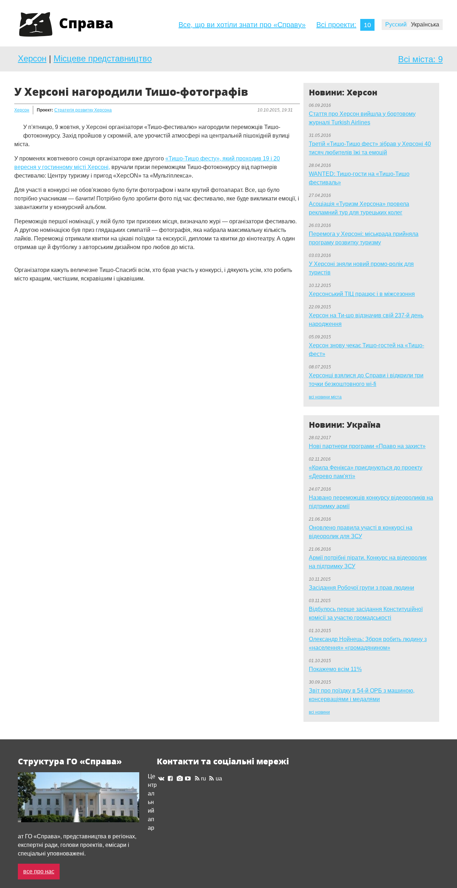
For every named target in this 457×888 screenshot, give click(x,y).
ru (203, 778)
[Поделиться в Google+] (33, 311)
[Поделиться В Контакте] (60, 311)
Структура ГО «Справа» (70, 761)
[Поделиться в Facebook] (20, 311)
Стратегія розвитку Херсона (83, 110)
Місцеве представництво (103, 58)
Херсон (32, 58)
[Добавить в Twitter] (47, 311)
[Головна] (36, 24)
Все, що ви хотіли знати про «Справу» (242, 25)
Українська (425, 24)
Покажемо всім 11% (335, 669)
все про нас (38, 871)
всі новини (319, 712)
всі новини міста (325, 397)
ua (219, 778)
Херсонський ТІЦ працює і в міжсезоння (362, 294)
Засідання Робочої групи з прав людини (361, 588)
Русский (397, 24)
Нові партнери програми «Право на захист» (367, 446)
